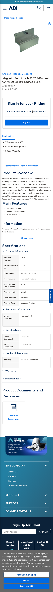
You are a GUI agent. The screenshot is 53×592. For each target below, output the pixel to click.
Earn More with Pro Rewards (26, 1)
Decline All (26, 586)
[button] (51, 296)
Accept (26, 580)
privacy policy (24, 556)
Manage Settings (26, 574)
